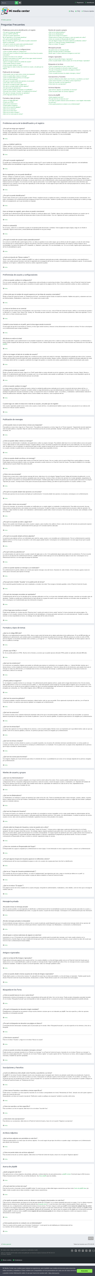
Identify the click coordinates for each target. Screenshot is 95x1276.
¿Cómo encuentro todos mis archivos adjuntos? (61, 91)
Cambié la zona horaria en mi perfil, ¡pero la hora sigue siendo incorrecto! (22, 58)
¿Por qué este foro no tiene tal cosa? (58, 99)
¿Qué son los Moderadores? (56, 34)
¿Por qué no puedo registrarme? (11, 35)
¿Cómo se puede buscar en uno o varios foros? (61, 66)
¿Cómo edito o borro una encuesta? (12, 82)
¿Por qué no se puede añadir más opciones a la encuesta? (18, 81)
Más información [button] (53, 1273)
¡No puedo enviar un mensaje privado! (58, 50)
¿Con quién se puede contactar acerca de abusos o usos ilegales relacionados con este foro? (69, 101)
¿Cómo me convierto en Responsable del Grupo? (61, 39)
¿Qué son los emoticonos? (10, 104)
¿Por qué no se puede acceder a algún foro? (15, 84)
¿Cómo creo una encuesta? (10, 79)
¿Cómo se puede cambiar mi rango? (12, 65)
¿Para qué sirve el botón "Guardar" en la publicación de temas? (20, 91)
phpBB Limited (67, 1174)
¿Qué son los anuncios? (9, 109)
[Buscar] (16, 2)
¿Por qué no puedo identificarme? (12, 39)
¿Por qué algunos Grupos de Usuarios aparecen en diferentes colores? (67, 40)
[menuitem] (89, 2)
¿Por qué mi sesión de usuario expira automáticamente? (18, 44)
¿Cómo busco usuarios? (55, 71)
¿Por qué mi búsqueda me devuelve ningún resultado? (63, 68)
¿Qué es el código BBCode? (10, 100)
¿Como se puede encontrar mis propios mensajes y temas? (64, 73)
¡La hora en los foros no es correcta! (12, 56)
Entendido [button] (84, 1271)
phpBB (4, 344)
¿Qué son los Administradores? (56, 32)
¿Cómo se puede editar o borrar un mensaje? (15, 76)
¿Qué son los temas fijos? (10, 110)
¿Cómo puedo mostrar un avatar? (12, 63)
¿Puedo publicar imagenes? (10, 105)
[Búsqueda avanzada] (20, 2)
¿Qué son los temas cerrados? (11, 112)
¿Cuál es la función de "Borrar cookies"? (14, 46)
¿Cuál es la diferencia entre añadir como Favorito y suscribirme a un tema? (68, 79)
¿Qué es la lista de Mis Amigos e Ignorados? (60, 59)
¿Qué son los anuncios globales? (12, 107)
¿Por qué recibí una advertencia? (12, 88)
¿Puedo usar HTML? (8, 102)
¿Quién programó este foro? (55, 97)
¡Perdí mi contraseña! (8, 42)
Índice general (7, 1244)
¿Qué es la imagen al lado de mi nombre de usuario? (17, 61)
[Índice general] (16, 11)
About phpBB (42, 1176)
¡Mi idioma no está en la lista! (11, 60)
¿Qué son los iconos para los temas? (13, 114)
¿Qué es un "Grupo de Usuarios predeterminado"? (61, 42)
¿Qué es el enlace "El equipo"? (56, 44)
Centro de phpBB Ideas (80, 1188)
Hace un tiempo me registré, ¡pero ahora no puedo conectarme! (20, 40)
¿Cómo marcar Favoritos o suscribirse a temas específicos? (64, 80)
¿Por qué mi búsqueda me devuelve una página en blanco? (64, 70)
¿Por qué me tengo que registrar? (12, 32)
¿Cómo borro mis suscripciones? (57, 84)
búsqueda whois (42, 1204)
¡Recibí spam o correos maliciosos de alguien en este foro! (64, 53)
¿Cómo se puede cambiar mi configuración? (14, 51)
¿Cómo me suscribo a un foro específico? (59, 82)
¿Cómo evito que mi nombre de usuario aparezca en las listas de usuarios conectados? (23, 54)
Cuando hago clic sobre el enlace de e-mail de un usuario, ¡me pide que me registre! (23, 67)
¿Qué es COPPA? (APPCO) (10, 34)
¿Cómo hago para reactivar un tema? (13, 94)
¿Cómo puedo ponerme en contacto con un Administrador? (64, 104)
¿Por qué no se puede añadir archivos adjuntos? (16, 86)
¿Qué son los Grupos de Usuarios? (57, 35)
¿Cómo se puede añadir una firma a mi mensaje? (16, 77)
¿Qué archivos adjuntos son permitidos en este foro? (62, 89)
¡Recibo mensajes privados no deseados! (59, 51)
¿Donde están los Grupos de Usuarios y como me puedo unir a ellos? (67, 37)
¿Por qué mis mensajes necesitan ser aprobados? (16, 93)
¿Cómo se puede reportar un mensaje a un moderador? (17, 89)
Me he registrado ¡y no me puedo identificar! (14, 37)
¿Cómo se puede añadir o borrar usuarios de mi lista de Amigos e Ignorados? (69, 60)
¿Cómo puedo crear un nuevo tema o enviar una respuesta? (19, 74)
